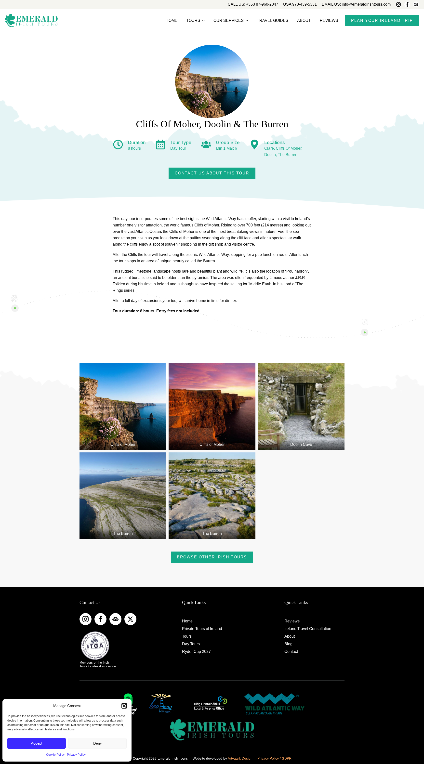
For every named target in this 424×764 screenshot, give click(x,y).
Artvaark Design (240, 758)
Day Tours (191, 644)
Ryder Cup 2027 (196, 651)
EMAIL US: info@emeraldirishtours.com (356, 4)
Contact (291, 651)
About (304, 20)
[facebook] (407, 4)
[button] (124, 705)
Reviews (329, 20)
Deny (97, 743)
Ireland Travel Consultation (307, 629)
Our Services (228, 20)
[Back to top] (412, 752)
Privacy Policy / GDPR (274, 758)
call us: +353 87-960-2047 (253, 4)
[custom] (416, 4)
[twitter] (130, 619)
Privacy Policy (76, 754)
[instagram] (398, 4)
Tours (193, 20)
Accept (36, 743)
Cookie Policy (55, 754)
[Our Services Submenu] (247, 20)
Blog (288, 644)
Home (171, 20)
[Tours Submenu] (203, 20)
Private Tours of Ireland (202, 629)
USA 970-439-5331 (300, 4)
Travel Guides (272, 20)
